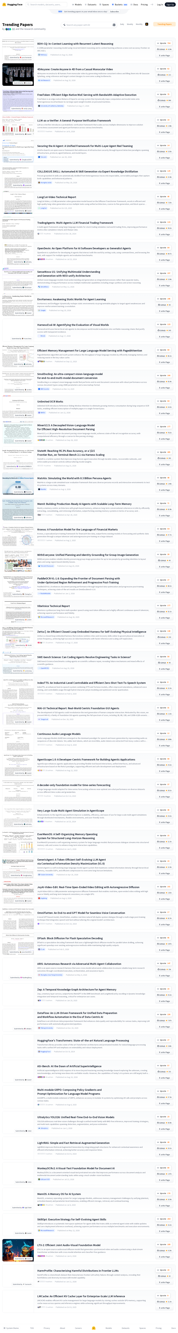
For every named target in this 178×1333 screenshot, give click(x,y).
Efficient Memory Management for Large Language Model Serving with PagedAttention (89, 350)
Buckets (121, 4)
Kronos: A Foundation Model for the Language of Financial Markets (77, 529)
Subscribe (114, 11)
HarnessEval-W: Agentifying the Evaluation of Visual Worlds (73, 325)
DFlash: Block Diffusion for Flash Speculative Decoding (70, 938)
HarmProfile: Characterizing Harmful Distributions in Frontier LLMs (78, 1270)
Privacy (47, 1328)
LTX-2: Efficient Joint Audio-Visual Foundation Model (68, 1245)
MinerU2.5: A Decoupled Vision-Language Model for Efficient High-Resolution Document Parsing (66, 427)
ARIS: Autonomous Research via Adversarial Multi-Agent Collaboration (79, 963)
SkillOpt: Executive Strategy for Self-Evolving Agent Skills (71, 1219)
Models (78, 4)
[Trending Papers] (146, 24)
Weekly (130, 24)
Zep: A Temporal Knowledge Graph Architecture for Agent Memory (76, 989)
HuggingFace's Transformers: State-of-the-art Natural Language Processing (83, 1040)
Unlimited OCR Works (50, 401)
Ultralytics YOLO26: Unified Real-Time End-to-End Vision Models (75, 1117)
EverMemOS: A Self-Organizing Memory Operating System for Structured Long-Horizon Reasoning (67, 836)
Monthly (139, 24)
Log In (160, 4)
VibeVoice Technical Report (53, 606)
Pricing (144, 4)
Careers (78, 1328)
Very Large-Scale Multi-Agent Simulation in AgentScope (70, 810)
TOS (32, 1328)
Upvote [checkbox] (165, 43)
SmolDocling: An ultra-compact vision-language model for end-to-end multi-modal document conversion (70, 376)
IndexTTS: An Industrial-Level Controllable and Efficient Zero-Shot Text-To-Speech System (91, 682)
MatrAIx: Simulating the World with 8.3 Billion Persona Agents (74, 478)
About (62, 1328)
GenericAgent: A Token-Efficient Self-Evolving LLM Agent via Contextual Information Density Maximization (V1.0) (71, 861)
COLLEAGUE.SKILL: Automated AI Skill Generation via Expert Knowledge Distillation (87, 171)
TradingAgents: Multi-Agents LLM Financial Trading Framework (75, 222)
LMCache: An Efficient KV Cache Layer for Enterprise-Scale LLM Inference (81, 1296)
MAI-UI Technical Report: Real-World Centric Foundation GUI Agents (78, 708)
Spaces (105, 4)
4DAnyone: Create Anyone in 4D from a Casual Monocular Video (75, 69)
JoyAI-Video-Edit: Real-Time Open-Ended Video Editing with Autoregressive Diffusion (88, 887)
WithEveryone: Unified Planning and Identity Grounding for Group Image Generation (88, 555)
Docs (135, 4)
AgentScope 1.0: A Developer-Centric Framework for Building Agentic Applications (86, 759)
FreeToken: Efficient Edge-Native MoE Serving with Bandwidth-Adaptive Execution (86, 94)
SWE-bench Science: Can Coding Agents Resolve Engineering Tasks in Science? (84, 657)
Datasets (92, 4)
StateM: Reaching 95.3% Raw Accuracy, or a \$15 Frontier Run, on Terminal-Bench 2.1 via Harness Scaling (71, 452)
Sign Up (170, 4)
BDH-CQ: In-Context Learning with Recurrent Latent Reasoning (75, 43)
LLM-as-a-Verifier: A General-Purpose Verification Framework (74, 120)
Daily (122, 24)
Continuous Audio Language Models (59, 734)
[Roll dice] (114, 25)
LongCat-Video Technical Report (56, 197)
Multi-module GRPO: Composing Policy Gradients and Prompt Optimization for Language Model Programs (69, 1091)
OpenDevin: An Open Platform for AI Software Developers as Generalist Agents (84, 248)
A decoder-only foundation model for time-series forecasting (73, 785)
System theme (12, 1328)
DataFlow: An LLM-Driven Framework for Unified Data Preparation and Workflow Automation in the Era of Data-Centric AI (77, 1015)
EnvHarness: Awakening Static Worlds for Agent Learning (71, 299)
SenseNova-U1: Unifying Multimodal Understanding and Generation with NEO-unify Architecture (68, 273)
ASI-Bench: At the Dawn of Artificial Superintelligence (69, 1066)
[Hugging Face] (94, 1328)
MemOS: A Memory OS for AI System (59, 1194)
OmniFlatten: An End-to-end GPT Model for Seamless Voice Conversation (81, 913)
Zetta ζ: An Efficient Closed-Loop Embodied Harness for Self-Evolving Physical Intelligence (91, 631)
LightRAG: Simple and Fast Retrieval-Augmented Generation (73, 1143)
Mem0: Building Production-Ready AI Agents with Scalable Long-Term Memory (84, 504)
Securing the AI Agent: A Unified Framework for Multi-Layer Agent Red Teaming (85, 146)
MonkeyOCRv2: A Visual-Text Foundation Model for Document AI (76, 1168)
